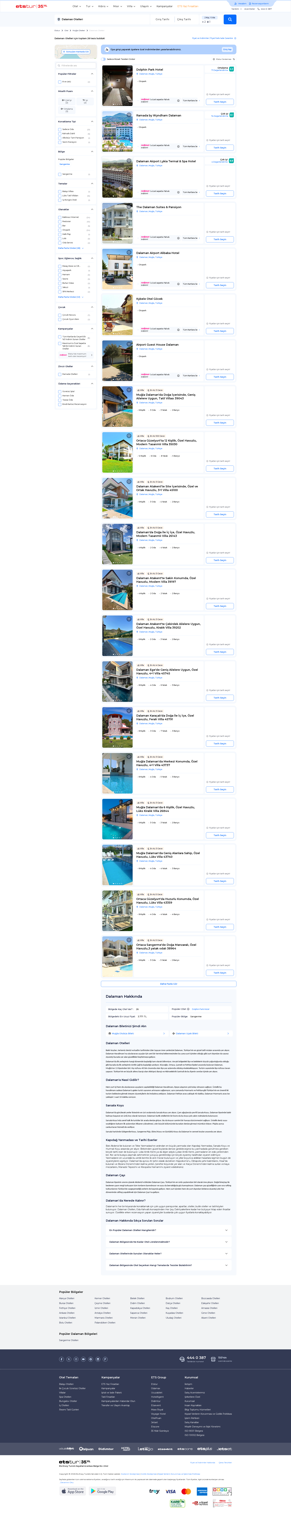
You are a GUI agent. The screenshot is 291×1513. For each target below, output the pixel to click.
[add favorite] (129, 69)
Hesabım (242, 3)
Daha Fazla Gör (168, 984)
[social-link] (61, 1359)
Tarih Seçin (220, 101)
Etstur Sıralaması (223, 59)
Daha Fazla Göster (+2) (69, 297)
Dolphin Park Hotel (200, 1009)
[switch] (102, 59)
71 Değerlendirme (219, 70)
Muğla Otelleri (79, 30)
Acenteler (249, 9)
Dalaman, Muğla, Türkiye (150, 74)
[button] (230, 19)
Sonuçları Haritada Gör (77, 52)
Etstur (57, 30)
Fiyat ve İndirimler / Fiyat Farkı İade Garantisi (212, 38)
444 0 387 (266, 9)
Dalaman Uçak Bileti (187, 1033)
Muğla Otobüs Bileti (123, 1033)
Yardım (235, 9)
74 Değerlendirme (219, 116)
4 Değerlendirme (220, 162)
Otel (66, 30)
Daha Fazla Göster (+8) (69, 248)
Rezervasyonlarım (260, 3)
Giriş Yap (227, 49)
